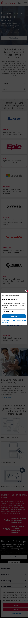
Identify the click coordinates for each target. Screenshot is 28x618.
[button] (26, 291)
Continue (14, 316)
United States (10, 311)
